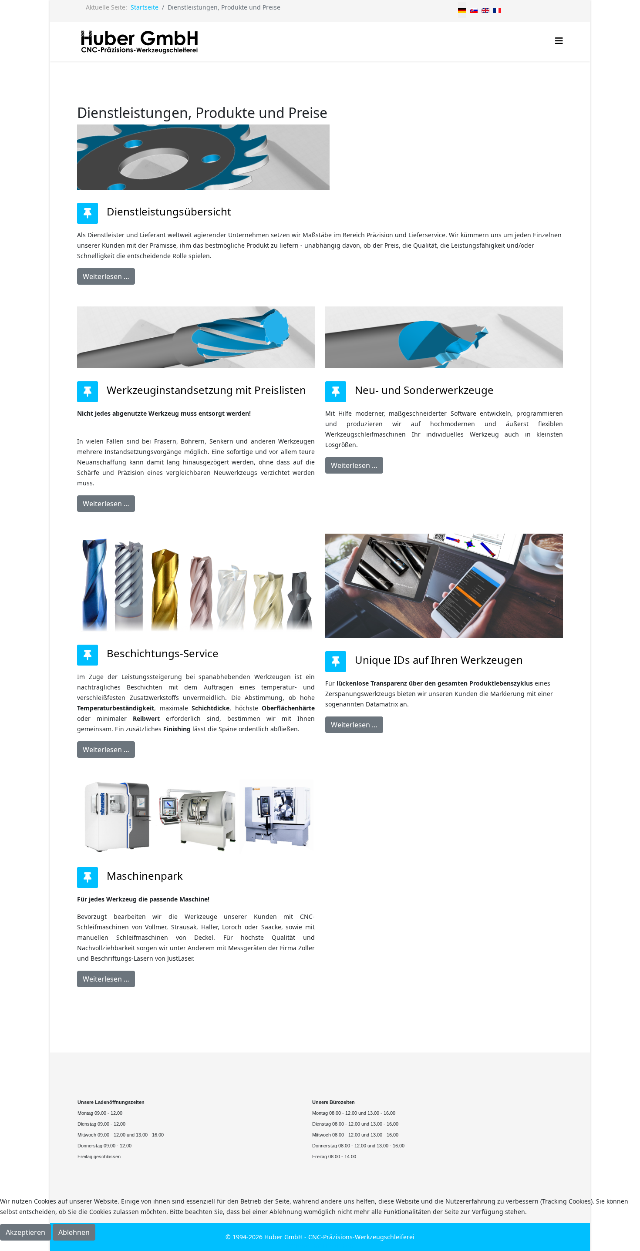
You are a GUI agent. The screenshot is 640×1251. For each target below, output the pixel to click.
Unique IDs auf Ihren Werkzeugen (439, 659)
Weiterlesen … (106, 276)
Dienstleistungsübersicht (169, 211)
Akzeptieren (25, 1232)
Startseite (144, 7)
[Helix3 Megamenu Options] (559, 41)
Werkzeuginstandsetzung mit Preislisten (206, 390)
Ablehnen (74, 1232)
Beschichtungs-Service (163, 653)
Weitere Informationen (320, 1245)
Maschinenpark (145, 875)
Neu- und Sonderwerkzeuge (424, 390)
